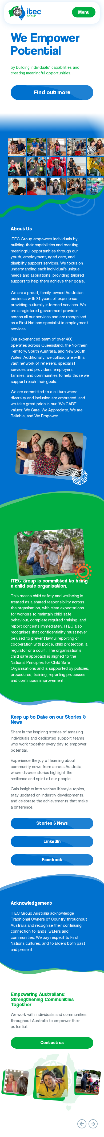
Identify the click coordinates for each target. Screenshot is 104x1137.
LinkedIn (52, 841)
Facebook (52, 859)
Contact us (52, 1042)
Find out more (52, 92)
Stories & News (52, 823)
